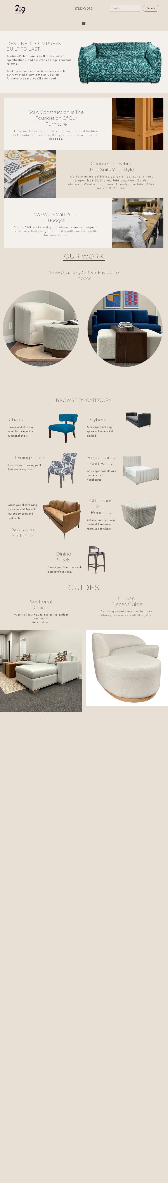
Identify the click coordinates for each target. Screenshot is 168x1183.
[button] (83, 23)
